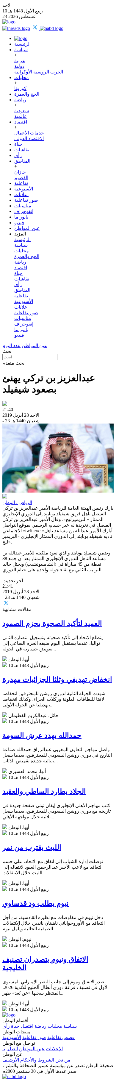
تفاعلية (21, 183)
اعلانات (21, 194)
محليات (21, 77)
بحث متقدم (13, 362)
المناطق (22, 160)
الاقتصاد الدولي (29, 138)
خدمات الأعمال (29, 132)
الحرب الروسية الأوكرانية (38, 71)
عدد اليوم (11, 345)
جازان (20, 171)
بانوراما (21, 216)
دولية (19, 66)
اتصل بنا (10, 1048)
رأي (18, 155)
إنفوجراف (23, 211)
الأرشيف (10, 1059)
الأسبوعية (23, 188)
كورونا (20, 88)
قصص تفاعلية (61, 1037)
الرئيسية (22, 44)
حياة (18, 144)
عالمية (20, 116)
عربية (19, 60)
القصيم (21, 177)
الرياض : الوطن (17, 502)
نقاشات (21, 149)
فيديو (19, 222)
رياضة (20, 99)
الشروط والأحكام (37, 1059)
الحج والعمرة (26, 94)
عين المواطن (27, 228)
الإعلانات (54, 1048)
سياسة (21, 49)
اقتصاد (20, 121)
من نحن (62, 1059)
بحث (6, 351)
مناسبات (22, 205)
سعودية (21, 110)
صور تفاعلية (26, 200)
